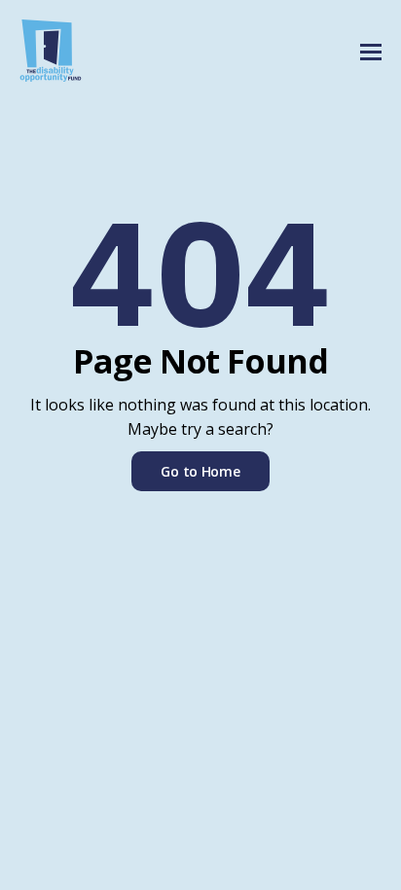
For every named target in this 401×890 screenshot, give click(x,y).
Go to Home (200, 471)
